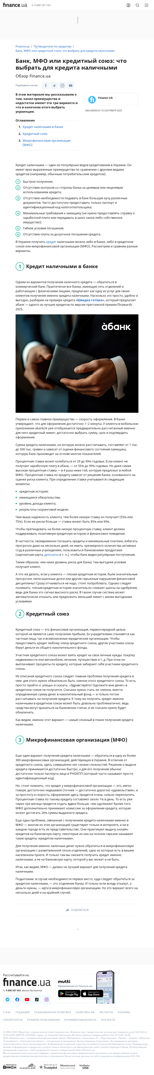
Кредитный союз (35, 134)
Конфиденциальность (80, 1020)
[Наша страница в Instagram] (62, 85)
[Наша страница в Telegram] (54, 85)
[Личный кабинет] (128, 5)
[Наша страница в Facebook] (46, 85)
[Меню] (146, 5)
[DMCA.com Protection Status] (10, 1070)
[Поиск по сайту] (137, 5)
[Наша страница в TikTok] (36, 999)
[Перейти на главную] (15, 5)
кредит (51, 242)
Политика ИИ (85, 1012)
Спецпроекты (13, 1020)
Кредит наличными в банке (43, 127)
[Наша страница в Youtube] (70, 85)
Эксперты (106, 1012)
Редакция (23, 1012)
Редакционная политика (52, 1012)
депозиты (51, 555)
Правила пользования (43, 1020)
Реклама (124, 1012)
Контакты (108, 1020)
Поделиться (80, 910)
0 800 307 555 (43, 5)
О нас (7, 1012)
